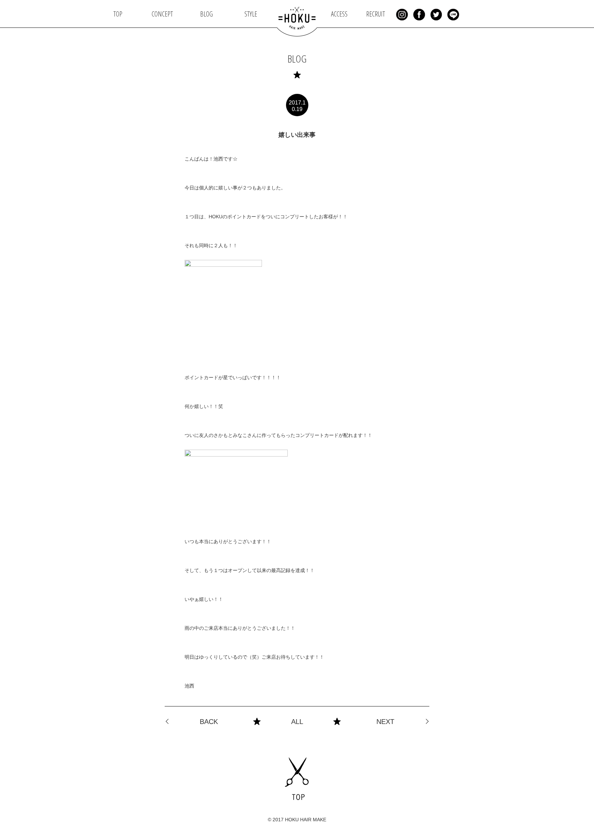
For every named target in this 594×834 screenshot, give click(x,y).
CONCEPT (162, 14)
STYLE (250, 14)
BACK (209, 721)
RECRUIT (375, 14)
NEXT (385, 721)
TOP (117, 14)
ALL (297, 721)
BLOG (206, 14)
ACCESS (339, 14)
